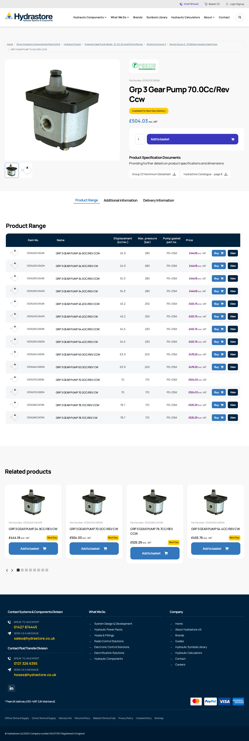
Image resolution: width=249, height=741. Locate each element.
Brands (138, 17)
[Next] (12, 570)
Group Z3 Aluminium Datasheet (151, 174)
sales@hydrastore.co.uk (34, 636)
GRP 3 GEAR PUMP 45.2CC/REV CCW (78, 304)
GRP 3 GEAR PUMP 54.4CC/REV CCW (78, 329)
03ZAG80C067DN (35, 417)
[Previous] (7, 570)
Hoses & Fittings (104, 635)
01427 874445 (191, 4)
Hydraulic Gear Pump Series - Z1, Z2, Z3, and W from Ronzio (114, 44)
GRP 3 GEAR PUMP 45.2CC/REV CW (77, 316)
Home (10, 44)
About (208, 17)
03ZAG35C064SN (35, 278)
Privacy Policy (125, 718)
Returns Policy (82, 718)
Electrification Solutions (109, 653)
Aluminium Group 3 (156, 44)
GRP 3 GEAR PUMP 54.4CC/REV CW (77, 342)
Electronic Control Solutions (111, 647)
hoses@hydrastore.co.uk (35, 672)
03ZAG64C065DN (36, 367)
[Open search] (240, 17)
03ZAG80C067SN (35, 404)
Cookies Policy (144, 718)
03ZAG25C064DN (36, 265)
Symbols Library (156, 17)
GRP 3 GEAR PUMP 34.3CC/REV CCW (78, 278)
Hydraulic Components (88, 17)
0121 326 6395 (26, 661)
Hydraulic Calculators (185, 17)
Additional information (120, 200)
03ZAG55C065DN (36, 341)
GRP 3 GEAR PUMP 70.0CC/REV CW (77, 392)
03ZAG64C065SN (35, 354)
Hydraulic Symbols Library (191, 647)
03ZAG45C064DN (36, 316)
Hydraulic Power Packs (108, 629)
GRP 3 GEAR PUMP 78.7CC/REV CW (76, 418)
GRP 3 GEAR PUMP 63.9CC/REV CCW (78, 354)
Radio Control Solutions (109, 641)
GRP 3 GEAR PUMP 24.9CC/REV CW (77, 266)
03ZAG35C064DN (36, 291)
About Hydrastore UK (188, 629)
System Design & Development (113, 623)
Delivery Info (65, 718)
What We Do (118, 17)
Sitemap (158, 718)
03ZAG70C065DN (35, 392)
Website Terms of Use (104, 718)
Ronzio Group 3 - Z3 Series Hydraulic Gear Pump (193, 44)
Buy (216, 253)
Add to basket (160, 139)
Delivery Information (158, 200)
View (233, 253)
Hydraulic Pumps (72, 44)
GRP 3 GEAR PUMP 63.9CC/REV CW (77, 367)
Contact (224, 17)
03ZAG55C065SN (35, 329)
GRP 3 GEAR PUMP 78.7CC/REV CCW (77, 405)
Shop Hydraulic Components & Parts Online (38, 44)
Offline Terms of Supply (17, 718)
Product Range (86, 200)
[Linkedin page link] (11, 688)
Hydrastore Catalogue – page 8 (203, 174)
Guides (179, 641)
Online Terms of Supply (44, 718)
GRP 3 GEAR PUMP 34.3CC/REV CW (77, 291)
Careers (180, 664)
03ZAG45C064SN (35, 303)
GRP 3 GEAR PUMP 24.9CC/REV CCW (78, 253)
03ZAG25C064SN (35, 253)
